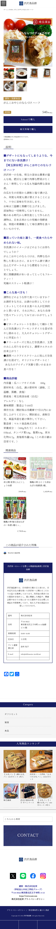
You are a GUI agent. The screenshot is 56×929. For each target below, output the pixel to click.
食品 (7, 730)
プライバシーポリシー (16, 910)
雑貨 (7, 722)
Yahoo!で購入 (28, 119)
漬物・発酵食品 (12, 98)
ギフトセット (11, 714)
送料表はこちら (8, 139)
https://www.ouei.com (28, 896)
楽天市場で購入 (28, 129)
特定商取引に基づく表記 (39, 910)
